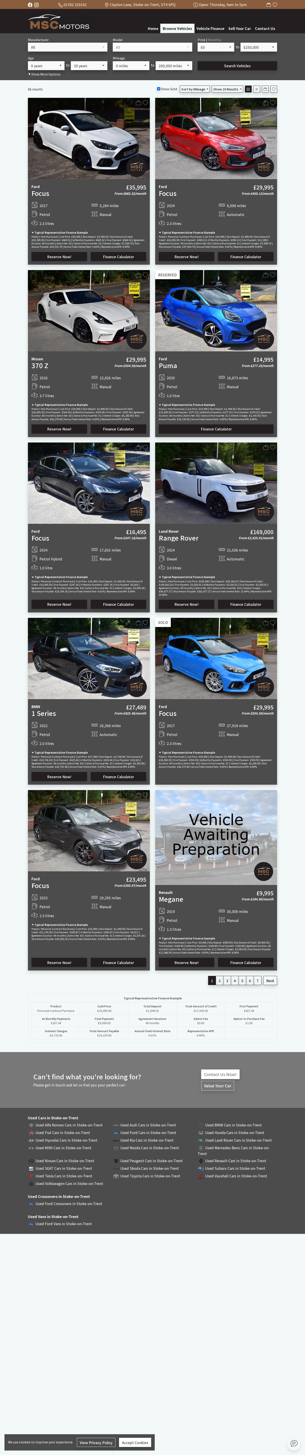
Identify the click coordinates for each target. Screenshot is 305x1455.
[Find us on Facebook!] (31, 4)
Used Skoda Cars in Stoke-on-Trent (149, 1168)
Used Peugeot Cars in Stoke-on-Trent (151, 1160)
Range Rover (178, 537)
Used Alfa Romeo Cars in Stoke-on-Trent (69, 1125)
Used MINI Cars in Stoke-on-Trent (63, 1147)
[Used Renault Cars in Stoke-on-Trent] (201, 1160)
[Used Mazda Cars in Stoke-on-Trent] (116, 1147)
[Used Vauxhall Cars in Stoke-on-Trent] (201, 1175)
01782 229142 (75, 4)
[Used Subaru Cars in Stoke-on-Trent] (201, 1168)
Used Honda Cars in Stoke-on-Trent (234, 1132)
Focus (40, 193)
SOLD (163, 622)
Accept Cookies (135, 1442)
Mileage (119, 58)
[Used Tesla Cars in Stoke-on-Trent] (31, 1175)
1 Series (43, 713)
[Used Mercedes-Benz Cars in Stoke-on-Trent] (201, 1147)
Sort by (193, 89)
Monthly (214, 39)
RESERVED (167, 274)
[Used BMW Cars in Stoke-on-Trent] (201, 1125)
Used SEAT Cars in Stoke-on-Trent (64, 1168)
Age (31, 58)
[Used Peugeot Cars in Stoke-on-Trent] (116, 1160)
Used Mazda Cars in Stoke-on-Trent (149, 1147)
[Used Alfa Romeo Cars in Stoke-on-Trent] (31, 1125)
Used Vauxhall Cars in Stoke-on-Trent (236, 1175)
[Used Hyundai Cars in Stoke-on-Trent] (31, 1140)
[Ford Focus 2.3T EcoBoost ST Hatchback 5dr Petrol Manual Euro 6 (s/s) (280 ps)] (89, 830)
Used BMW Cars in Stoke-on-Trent (233, 1125)
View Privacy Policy (96, 1442)
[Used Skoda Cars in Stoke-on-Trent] (116, 1168)
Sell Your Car (239, 28)
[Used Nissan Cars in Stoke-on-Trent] (31, 1160)
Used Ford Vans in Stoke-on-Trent (64, 1223)
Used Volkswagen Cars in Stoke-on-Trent (69, 1183)
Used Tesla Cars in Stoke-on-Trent (64, 1175)
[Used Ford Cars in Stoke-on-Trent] (116, 1132)
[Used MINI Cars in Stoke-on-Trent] (31, 1147)
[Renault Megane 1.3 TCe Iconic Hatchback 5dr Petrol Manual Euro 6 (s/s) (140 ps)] (216, 837)
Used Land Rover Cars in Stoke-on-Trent (238, 1140)
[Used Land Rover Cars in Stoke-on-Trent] (201, 1140)
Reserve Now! (59, 256)
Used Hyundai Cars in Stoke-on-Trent (66, 1140)
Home (153, 28)
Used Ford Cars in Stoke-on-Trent (148, 1132)
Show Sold (168, 88)
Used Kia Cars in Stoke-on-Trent (146, 1140)
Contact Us (265, 28)
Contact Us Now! (220, 1074)
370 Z (39, 365)
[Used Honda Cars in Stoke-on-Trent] (201, 1132)
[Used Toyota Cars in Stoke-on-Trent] (116, 1175)
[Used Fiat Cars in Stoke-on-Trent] (31, 1132)
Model (118, 39)
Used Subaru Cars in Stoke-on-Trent (235, 1168)
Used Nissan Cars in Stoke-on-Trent (65, 1160)
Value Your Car (217, 1085)
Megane (171, 899)
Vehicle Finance (210, 28)
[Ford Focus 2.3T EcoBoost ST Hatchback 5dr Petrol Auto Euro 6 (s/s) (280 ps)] (216, 138)
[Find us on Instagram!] (37, 4)
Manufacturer (38, 39)
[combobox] (67, 47)
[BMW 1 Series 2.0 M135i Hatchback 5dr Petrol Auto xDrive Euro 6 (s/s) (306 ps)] (89, 657)
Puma (168, 365)
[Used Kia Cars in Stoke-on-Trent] (116, 1140)
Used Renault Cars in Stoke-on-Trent (235, 1160)
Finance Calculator (118, 256)
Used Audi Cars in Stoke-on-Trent (148, 1125)
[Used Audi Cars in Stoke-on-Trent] (116, 1125)
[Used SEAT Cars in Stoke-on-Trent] (31, 1168)
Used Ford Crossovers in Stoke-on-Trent (69, 1203)
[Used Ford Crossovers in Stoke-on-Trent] (31, 1203)
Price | (209, 39)
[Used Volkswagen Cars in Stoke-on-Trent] (31, 1183)
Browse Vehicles (177, 28)
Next (270, 980)
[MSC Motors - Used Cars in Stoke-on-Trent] (59, 20)
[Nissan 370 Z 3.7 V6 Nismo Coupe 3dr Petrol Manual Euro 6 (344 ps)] (89, 310)
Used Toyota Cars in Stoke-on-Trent (150, 1175)
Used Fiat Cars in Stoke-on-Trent (63, 1132)
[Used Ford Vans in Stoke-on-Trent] (31, 1223)
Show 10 (225, 89)
